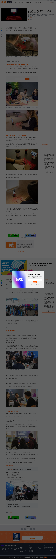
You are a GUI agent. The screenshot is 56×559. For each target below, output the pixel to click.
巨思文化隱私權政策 (36, 284)
